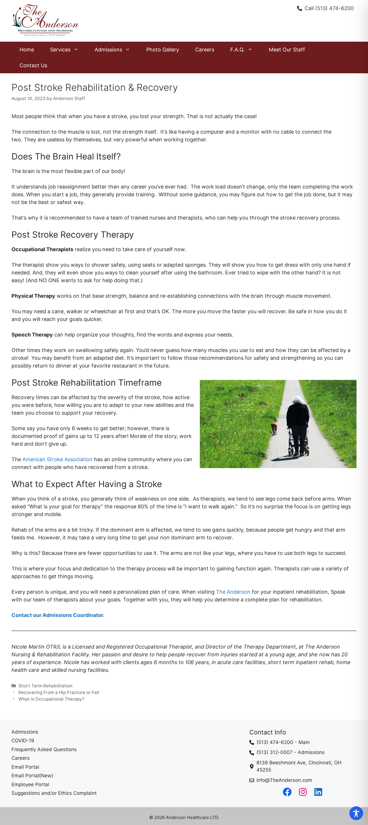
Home (27, 50)
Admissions (108, 50)
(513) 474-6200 (334, 8)
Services (60, 50)
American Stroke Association (57, 459)
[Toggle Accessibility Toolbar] (356, 813)
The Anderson (233, 592)
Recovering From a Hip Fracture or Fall (58, 692)
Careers (204, 50)
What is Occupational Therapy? (51, 699)
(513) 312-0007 (274, 752)
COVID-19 (23, 740)
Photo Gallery (162, 50)
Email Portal (25, 767)
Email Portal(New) (32, 775)
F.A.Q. (237, 50)
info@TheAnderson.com (284, 780)
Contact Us (33, 65)
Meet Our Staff (287, 50)
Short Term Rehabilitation (45, 686)
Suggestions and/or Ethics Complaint (54, 793)
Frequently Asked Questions (44, 749)
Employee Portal (30, 784)
